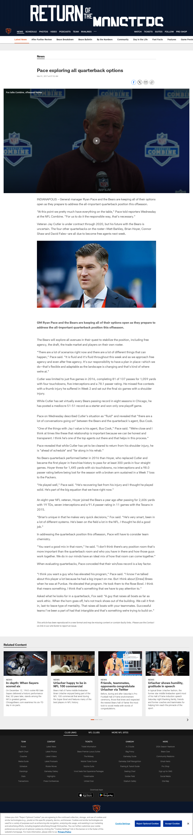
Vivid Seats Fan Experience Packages (89, 771)
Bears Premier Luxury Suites (88, 751)
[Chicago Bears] (96, 809)
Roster (23, 746)
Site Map (165, 781)
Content (51, 741)
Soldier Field (130, 776)
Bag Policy (130, 751)
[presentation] (188, 720)
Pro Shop (165, 766)
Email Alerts (165, 761)
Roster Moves (51, 766)
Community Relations (165, 756)
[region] (96, 824)
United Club (89, 781)
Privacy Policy (64, 832)
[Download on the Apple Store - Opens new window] (85, 795)
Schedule (23, 766)
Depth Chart (23, 751)
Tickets (88, 741)
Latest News (51, 746)
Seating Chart (129, 771)
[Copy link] (151, 82)
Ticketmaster (89, 776)
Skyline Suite (89, 766)
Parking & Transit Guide (129, 766)
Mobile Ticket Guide (89, 761)
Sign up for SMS (165, 771)
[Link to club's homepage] (8, 31)
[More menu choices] (95, 31)
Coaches (23, 756)
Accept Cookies (172, 823)
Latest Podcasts (51, 761)
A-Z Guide (130, 746)
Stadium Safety (130, 781)
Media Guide (23, 761)
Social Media (165, 776)
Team (23, 741)
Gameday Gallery (51, 771)
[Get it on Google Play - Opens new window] (106, 796)
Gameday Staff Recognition (130, 761)
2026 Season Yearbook (165, 746)
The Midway (89, 756)
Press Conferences (51, 781)
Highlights (51, 776)
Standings (23, 771)
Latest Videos (51, 756)
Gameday (130, 741)
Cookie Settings (122, 823)
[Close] (188, 823)
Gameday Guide (129, 756)
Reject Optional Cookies (147, 823)
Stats (23, 776)
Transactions (23, 781)
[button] (96, 140)
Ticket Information (88, 746)
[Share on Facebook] (133, 84)
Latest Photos (51, 751)
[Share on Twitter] (139, 84)
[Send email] (145, 84)
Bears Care (165, 751)
